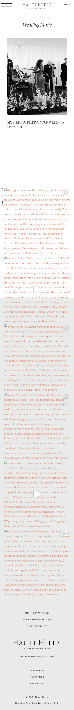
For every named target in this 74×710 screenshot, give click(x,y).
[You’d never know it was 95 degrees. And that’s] (37, 562)
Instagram (36, 670)
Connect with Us (37, 612)
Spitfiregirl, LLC (50, 703)
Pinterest (37, 676)
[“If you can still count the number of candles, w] (37, 357)
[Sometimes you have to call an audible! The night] (37, 494)
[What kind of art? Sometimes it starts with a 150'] (37, 289)
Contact (68, 4)
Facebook (37, 683)
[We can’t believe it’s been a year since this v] (37, 426)
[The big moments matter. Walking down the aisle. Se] (37, 221)
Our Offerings (37, 626)
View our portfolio (37, 619)
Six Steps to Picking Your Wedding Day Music (35, 124)
